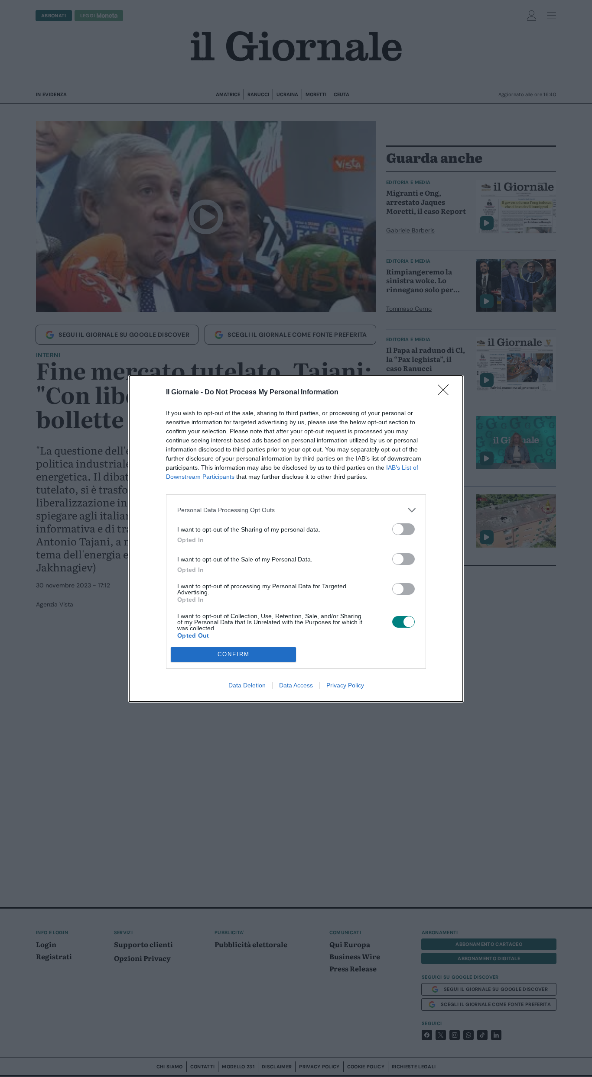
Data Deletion (247, 685)
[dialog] (296, 539)
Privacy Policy (345, 685)
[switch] (403, 529)
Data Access (296, 685)
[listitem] (296, 510)
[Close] (446, 392)
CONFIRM (234, 654)
